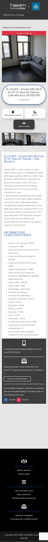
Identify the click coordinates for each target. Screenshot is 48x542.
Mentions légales (24, 515)
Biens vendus (24, 470)
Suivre (12, 400)
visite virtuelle (24, 126)
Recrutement (24, 494)
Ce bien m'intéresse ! (17, 379)
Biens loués (24, 474)
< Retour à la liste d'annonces (16, 28)
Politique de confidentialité (24, 519)
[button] (43, 139)
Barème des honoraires (24, 498)
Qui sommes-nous (24, 491)
